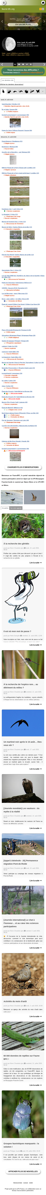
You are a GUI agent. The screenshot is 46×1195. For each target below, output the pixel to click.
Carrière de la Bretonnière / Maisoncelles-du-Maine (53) (19, 426)
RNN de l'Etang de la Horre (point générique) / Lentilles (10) (20, 173)
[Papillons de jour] (38, 91)
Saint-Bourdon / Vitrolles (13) (11, 104)
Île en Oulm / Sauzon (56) (9, 109)
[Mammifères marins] (15, 91)
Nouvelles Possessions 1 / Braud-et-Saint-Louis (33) (18, 368)
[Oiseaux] (3, 91)
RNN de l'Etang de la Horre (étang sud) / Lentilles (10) (18, 168)
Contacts (25, 1182)
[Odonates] (32, 91)
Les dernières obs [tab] (7, 80)
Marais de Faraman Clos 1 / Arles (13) (14, 221)
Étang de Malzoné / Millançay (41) (12, 408)
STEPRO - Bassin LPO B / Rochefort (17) (14, 288)
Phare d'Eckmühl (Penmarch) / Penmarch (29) (16, 330)
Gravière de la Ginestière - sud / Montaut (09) (16, 152)
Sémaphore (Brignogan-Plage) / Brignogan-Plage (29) (18, 335)
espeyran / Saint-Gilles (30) (10, 352)
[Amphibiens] (26, 91)
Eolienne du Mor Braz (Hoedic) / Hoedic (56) (15, 441)
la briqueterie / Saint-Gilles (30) (11, 357)
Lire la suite (35, 563)
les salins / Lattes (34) (9, 380)
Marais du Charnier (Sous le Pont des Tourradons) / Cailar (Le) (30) (23, 362)
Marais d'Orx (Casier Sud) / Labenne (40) (14, 402)
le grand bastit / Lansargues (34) (12, 373)
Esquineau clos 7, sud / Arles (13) (12, 209)
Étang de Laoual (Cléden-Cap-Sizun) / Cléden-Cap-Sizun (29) (21, 304)
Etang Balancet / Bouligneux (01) (12, 141)
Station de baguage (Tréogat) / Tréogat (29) (15, 341)
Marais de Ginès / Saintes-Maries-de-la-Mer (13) (17, 227)
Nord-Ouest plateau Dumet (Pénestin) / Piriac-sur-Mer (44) (20, 413)
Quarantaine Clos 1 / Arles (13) (11, 270)
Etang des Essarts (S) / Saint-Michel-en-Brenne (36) (18, 397)
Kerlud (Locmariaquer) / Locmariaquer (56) (15, 115)
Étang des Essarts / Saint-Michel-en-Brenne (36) (17, 391)
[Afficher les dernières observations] (11, 84)
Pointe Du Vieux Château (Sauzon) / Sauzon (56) (17, 130)
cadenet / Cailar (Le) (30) (9, 346)
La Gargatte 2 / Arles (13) (10, 214)
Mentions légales (17, 1182)
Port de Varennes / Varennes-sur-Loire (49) (15, 420)
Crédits (31, 1182)
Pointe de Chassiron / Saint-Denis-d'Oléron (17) (17, 283)
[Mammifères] (9, 91)
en (43, 9)
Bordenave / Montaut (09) (10, 147)
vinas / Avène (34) (7, 386)
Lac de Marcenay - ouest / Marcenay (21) (15, 293)
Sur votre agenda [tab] (15, 508)
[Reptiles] (21, 91)
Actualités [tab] (5, 508)
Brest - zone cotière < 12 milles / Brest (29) (15, 299)
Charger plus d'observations (23, 467)
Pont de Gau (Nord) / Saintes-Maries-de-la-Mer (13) (18, 255)
